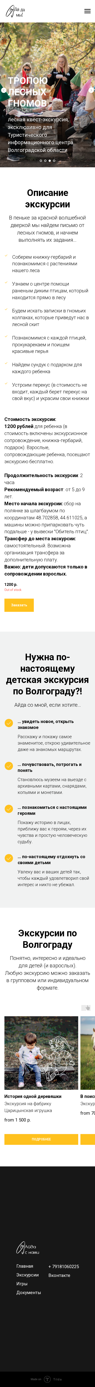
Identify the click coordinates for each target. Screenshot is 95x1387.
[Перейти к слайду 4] (54, 161)
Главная (24, 1266)
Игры (22, 1283)
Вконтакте (59, 1275)
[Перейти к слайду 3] (50, 161)
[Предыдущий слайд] (3, 90)
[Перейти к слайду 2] (45, 161)
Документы (28, 1292)
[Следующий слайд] (91, 90)
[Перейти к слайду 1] (41, 161)
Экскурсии (27, 1275)
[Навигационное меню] (87, 11)
